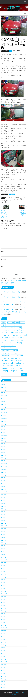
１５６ (19, 368)
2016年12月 (4, 659)
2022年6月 (3, 478)
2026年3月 (3, 387)
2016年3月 (3, 684)
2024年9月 (3, 421)
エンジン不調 (19, 332)
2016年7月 (3, 673)
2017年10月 (4, 631)
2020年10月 (4, 529)
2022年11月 (4, 466)
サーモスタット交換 (8, 340)
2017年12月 (4, 625)
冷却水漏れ (11, 365)
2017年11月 (4, 628)
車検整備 (5, 368)
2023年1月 (3, 461)
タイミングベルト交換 (8, 345)
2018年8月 (3, 602)
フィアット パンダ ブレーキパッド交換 (23, 213)
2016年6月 (3, 676)
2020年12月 (4, 523)
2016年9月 (3, 667)
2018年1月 (3, 622)
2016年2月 (3, 687)
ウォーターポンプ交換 (17, 330)
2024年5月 (3, 427)
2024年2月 (3, 432)
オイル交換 (5, 335)
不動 (4, 365)
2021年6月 (3, 506)
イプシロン (5, 330)
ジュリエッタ (6, 343)
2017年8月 (3, 636)
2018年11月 (4, 594)
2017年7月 (3, 639)
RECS (22, 322)
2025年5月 (3, 401)
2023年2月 (3, 458)
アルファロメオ (15, 197)
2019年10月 (4, 563)
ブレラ (17, 358)
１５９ (4, 371)
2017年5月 (3, 645)
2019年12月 (4, 557)
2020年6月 (3, 540)
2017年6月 (3, 642)
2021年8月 (3, 500)
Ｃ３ (10, 371)
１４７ (8, 198)
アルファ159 (18, 325)
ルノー (21, 363)
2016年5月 (3, 679)
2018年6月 (3, 608)
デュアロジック (6, 348)
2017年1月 (3, 656)
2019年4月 (3, 580)
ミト (15, 363)
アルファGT (5, 327)
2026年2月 (3, 390)
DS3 (17, 322)
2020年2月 (3, 551)
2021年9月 (3, 497)
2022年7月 (3, 475)
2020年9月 (3, 531)
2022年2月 (3, 486)
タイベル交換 (16, 343)
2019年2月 (3, 585)
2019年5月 (3, 577)
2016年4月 (3, 682)
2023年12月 (4, 435)
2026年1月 (3, 393)
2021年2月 (3, 517)
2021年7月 (3, 503)
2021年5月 (3, 509)
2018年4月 (3, 614)
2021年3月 (3, 514)
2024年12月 (4, 412)
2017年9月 (3, 633)
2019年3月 (3, 582)
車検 (18, 365)
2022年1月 (3, 489)
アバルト (9, 325)
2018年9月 (3, 599)
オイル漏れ (14, 335)
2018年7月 (3, 605)
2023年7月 (3, 446)
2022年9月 (3, 472)
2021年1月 (3, 520)
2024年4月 (3, 429)
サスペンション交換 (18, 337)
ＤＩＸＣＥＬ (18, 371)
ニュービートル (6, 353)
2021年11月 (4, 492)
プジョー (19, 360)
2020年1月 (3, 554)
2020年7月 (3, 537)
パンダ (15, 353)
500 (4, 322)
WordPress (15, 692)
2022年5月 (3, 480)
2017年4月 (3, 648)
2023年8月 (3, 444)
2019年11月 (4, 560)
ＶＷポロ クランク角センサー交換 (10, 292)
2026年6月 (3, 384)
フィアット (6, 355)
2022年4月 (3, 483)
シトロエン (19, 340)
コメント (4, 228)
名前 (2, 251)
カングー (23, 335)
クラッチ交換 (6, 337)
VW (3, 325)
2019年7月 (3, 571)
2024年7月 (3, 424)
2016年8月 (3, 670)
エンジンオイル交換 (8, 332)
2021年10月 (4, 495)
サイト (3, 266)
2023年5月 (3, 452)
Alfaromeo (12, 194)
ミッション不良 (7, 363)
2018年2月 (3, 619)
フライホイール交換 (8, 358)
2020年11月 (4, 526)
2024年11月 (4, 415)
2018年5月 (3, 611)
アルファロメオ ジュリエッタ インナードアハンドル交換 (4, 214)
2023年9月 (3, 441)
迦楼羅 (18, 50)
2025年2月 (3, 410)
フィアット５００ (17, 355)
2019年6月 (3, 574)
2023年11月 (4, 438)
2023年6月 (3, 449)
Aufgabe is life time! (14, 7)
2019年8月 (3, 568)
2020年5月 (3, 543)
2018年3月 (3, 616)
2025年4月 (3, 404)
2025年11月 (4, 395)
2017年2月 (3, 653)
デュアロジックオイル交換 (10, 350)
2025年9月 (3, 398)
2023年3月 (3, 455)
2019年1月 (3, 588)
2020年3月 (3, 548)
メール (3, 259)
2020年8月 (3, 534)
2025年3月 (3, 407)
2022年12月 (4, 463)
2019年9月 (3, 565)
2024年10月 (4, 418)
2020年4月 (3, 546)
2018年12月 (4, 591)
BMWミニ (10, 322)
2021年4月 (3, 512)
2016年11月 (4, 662)
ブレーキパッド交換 (8, 360)
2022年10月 (4, 469)
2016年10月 (4, 665)
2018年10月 (4, 597)
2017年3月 (3, 650)
